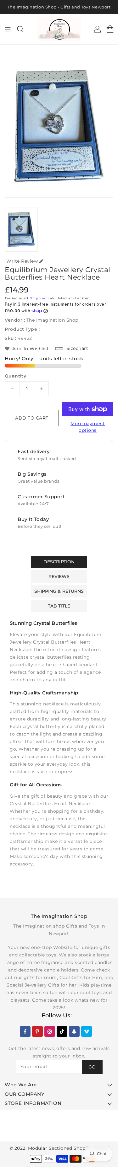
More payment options (87, 427)
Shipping (38, 298)
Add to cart (31, 418)
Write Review (22, 261)
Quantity (15, 376)
